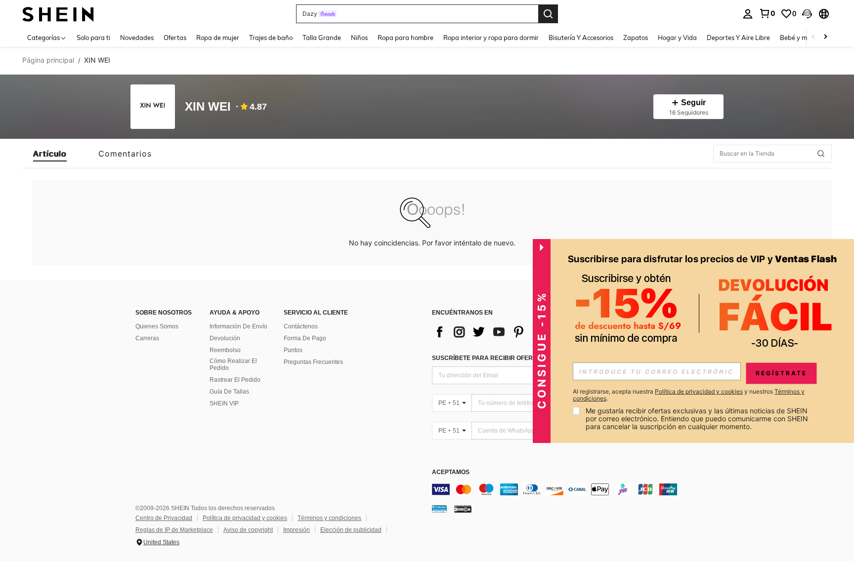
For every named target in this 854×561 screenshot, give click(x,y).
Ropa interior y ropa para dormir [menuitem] (491, 37)
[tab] (50, 153)
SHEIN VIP (224, 403)
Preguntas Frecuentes (313, 362)
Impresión (296, 529)
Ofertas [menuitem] (175, 37)
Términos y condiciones (329, 518)
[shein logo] (58, 13)
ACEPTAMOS (451, 472)
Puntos (293, 350)
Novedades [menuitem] (137, 37)
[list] (511, 331)
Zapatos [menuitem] (635, 37)
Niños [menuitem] (359, 37)
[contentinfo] (580, 489)
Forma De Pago (305, 338)
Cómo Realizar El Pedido (233, 364)
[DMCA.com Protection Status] (462, 508)
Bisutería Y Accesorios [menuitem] (581, 37)
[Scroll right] (825, 37)
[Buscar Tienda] (820, 153)
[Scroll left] (813, 37)
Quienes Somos (156, 326)
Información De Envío (238, 326)
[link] (767, 13)
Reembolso (225, 350)
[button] (807, 14)
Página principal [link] (48, 60)
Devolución (225, 338)
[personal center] (748, 14)
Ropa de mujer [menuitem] (217, 37)
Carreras (147, 338)
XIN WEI (208, 107)
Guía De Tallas (229, 391)
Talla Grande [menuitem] (321, 37)
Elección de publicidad (351, 529)
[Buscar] (548, 13)
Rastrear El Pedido (235, 379)
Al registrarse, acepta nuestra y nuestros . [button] (689, 395)
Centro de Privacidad (163, 518)
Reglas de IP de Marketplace (174, 529)
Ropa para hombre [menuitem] (405, 37)
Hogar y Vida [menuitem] (677, 37)
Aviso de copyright (248, 529)
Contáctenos (301, 326)
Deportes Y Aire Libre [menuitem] (738, 37)
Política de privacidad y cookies (245, 518)
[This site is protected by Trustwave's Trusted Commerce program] (439, 508)
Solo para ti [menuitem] (93, 37)
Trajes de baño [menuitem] (271, 37)
